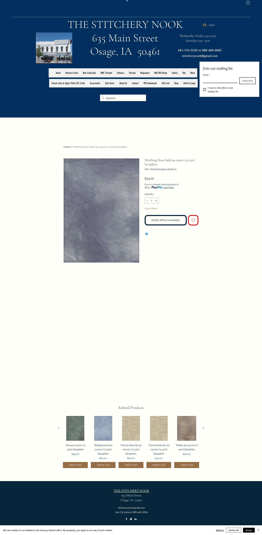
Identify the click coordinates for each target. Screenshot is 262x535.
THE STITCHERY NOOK (125, 24)
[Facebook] (126, 519)
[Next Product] (203, 428)
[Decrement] (147, 200)
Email (206, 74)
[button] (248, 3)
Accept (249, 530)
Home (67, 146)
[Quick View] (75, 428)
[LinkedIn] (135, 519)
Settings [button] (220, 530)
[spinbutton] (151, 200)
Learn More (168, 187)
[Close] (258, 530)
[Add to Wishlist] (193, 220)
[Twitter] (131, 519)
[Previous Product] (58, 428)
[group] (131, 442)
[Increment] (156, 200)
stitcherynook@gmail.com (200, 56)
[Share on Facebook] (146, 234)
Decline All (234, 530)
